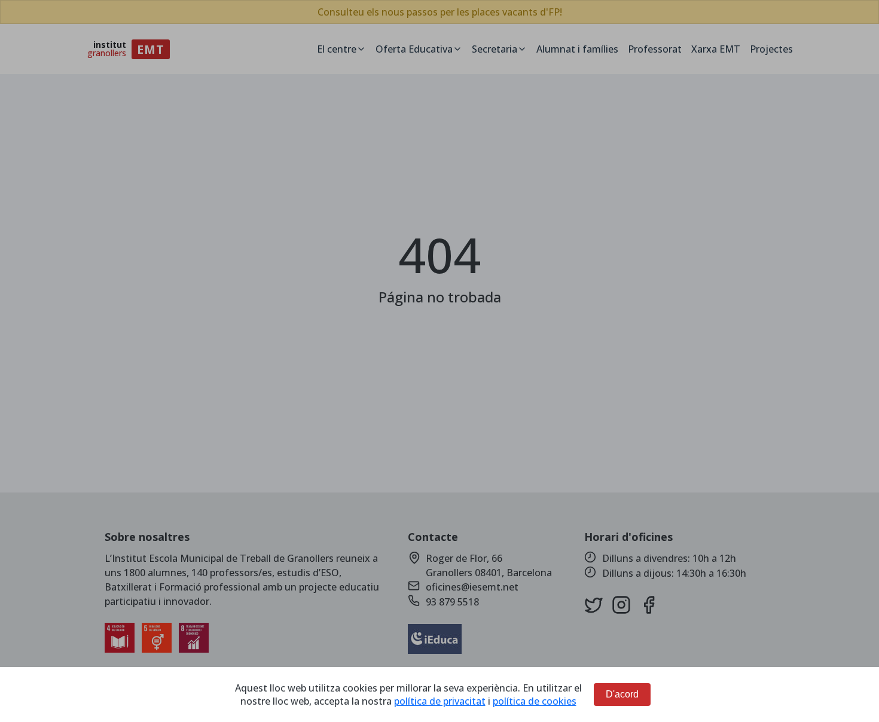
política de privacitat (440, 701)
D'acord (622, 694)
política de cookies (534, 701)
